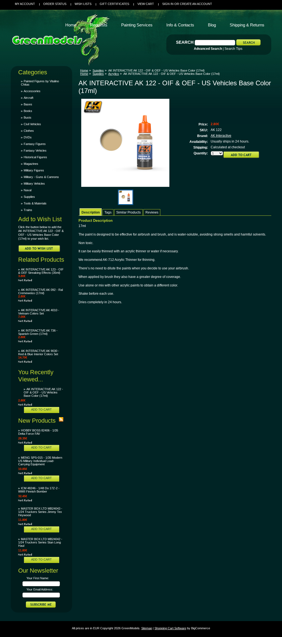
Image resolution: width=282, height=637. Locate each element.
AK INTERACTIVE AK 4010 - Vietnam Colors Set (38, 311)
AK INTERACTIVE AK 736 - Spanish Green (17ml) (38, 332)
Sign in (167, 4)
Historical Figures (35, 157)
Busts (27, 117)
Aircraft (28, 97)
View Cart (145, 4)
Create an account (196, 4)
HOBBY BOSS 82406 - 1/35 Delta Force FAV (38, 432)
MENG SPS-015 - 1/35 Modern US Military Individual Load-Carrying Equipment (40, 461)
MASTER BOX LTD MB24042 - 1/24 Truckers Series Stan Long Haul (40, 542)
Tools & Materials (35, 203)
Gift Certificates (114, 4)
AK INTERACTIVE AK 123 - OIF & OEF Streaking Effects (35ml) (41, 271)
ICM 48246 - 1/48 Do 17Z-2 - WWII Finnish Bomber (38, 489)
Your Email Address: (39, 589)
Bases (28, 104)
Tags (108, 212)
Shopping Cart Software (170, 628)
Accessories (32, 91)
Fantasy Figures (35, 144)
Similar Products (128, 212)
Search (185, 42)
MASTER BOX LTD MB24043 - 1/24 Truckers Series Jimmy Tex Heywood (40, 512)
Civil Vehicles (32, 124)
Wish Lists (83, 4)
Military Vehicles (34, 183)
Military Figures (34, 170)
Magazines (31, 163)
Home (84, 70)
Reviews (151, 212)
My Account (25, 4)
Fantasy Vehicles (35, 150)
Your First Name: (37, 578)
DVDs (28, 137)
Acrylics (113, 73)
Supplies (29, 196)
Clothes (29, 130)
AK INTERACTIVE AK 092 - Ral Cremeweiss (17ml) (40, 291)
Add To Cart (41, 409)
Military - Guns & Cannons (41, 177)
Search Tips (233, 48)
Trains (28, 210)
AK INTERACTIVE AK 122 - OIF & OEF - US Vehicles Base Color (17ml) (43, 392)
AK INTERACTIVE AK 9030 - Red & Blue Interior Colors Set (38, 352)
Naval (27, 190)
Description (91, 212)
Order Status (54, 4)
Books (28, 111)
